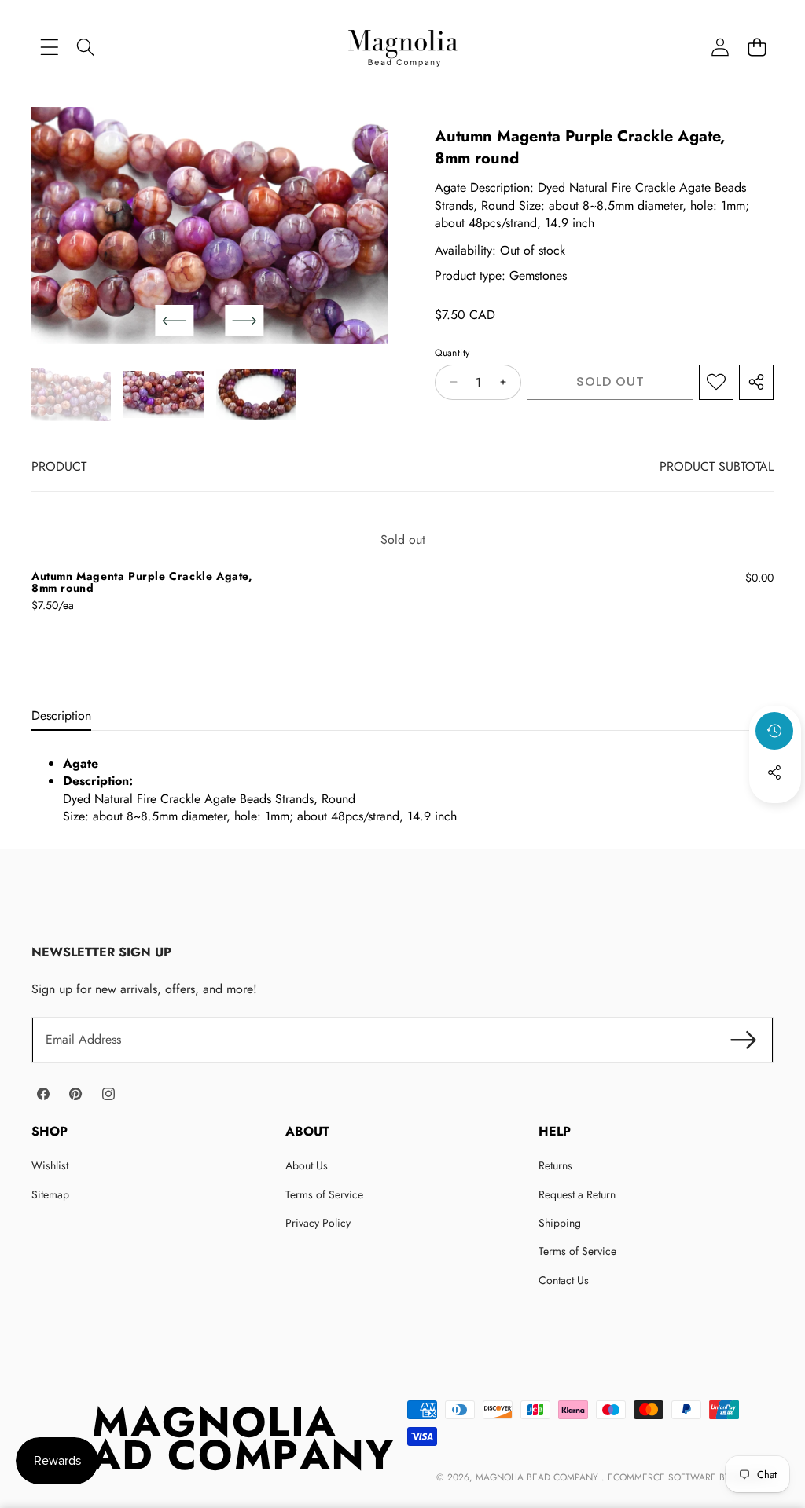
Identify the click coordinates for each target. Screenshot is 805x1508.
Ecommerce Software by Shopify (689, 1477)
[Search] (86, 46)
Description (61, 715)
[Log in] (719, 46)
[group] (71, 394)
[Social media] (774, 772)
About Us (306, 1165)
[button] (756, 46)
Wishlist (49, 1165)
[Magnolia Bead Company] (402, 47)
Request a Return (577, 1194)
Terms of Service (324, 1194)
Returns (555, 1165)
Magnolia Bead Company (538, 1477)
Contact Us (564, 1280)
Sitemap (50, 1194)
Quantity (452, 353)
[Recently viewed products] (774, 731)
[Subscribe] (744, 1040)
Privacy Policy (318, 1223)
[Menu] (49, 46)
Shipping (560, 1223)
